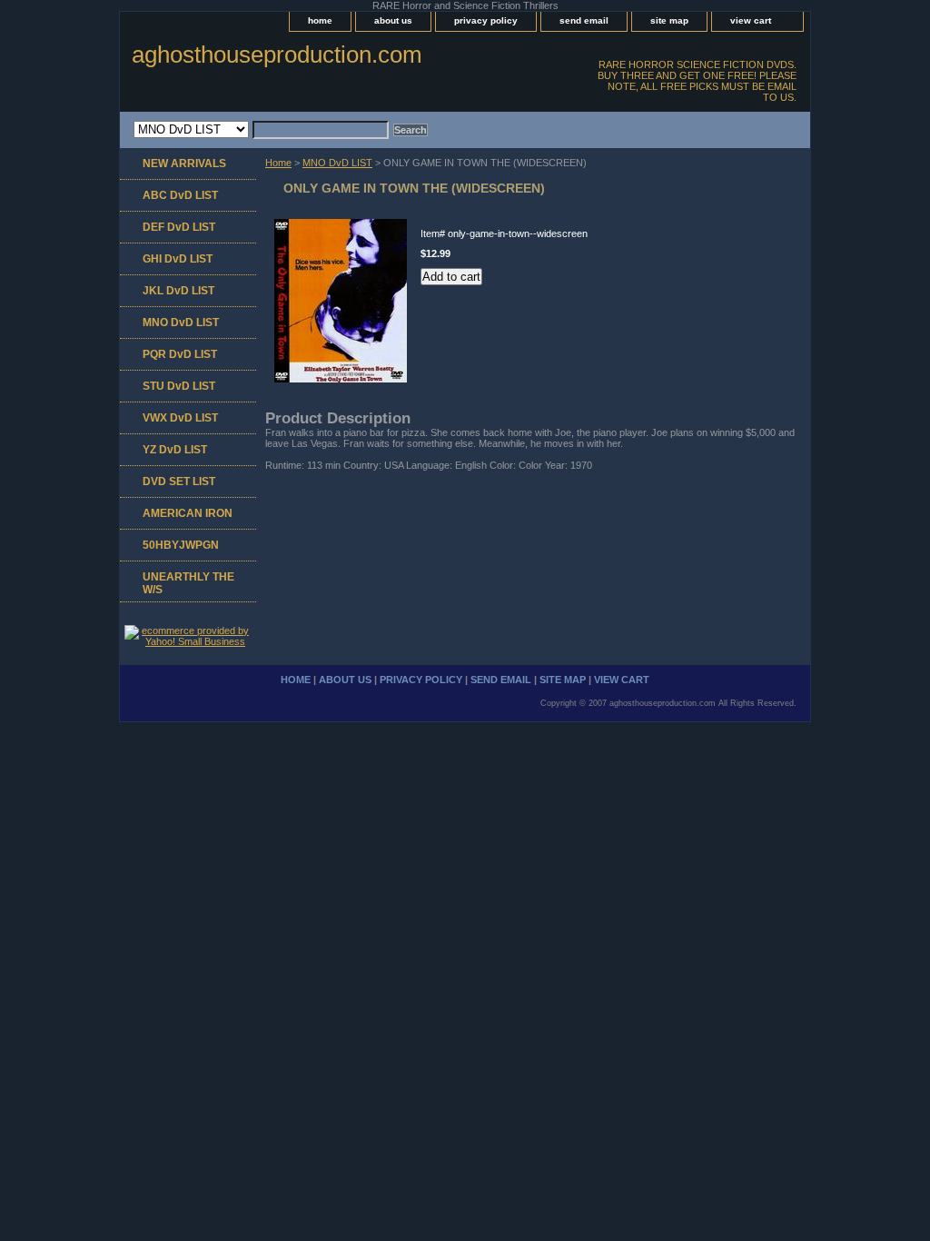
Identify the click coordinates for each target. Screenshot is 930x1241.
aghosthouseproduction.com (277, 54)
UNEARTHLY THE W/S (188, 583)
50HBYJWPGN (181, 545)
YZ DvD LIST (175, 449)
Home (278, 162)
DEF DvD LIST (179, 227)
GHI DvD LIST (178, 259)
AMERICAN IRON (187, 513)
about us (393, 20)
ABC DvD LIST (180, 195)
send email (583, 20)
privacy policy (486, 20)
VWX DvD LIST (180, 418)
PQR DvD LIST (180, 354)
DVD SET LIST (179, 481)
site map (669, 20)
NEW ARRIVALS (184, 163)
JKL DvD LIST (178, 290)
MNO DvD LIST (337, 162)
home (320, 20)
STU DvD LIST (179, 386)
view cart (750, 20)
